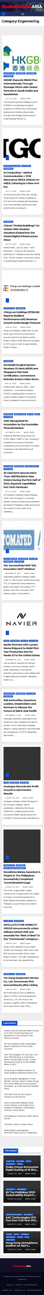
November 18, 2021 (13, 660)
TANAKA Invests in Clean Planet (18, 1124)
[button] (41, 14)
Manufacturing (20, 414)
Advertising (10, 1161)
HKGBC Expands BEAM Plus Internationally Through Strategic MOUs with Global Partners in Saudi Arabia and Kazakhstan (20, 87)
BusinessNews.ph (31, 1285)
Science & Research (31, 466)
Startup (24, 640)
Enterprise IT (19, 561)
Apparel (9, 1234)
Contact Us (19, 1285)
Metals (30, 414)
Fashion (20, 1237)
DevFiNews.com (19, 1290)
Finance (20, 1164)
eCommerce (25, 1234)
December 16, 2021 (13, 573)
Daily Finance (23, 559)
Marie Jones (25, 98)
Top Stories (8, 417)
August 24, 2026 (14, 1173)
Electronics (26, 166)
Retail (27, 1237)
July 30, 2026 (11, 98)
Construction (9, 73)
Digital (28, 1161)
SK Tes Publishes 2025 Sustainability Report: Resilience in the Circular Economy (20, 1046)
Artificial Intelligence (12, 166)
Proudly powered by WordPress (14, 1276)
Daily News (33, 559)
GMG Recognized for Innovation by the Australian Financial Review (20, 424)
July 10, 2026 (11, 244)
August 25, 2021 (12, 887)
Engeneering (20, 73)
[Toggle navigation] (22, 14)
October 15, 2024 (13, 432)
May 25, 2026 (11, 383)
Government (8, 76)
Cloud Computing (10, 559)
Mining (37, 414)
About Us (10, 1285)
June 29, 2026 (11, 327)
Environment (31, 73)
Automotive (8, 921)
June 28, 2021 (11, 989)
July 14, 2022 (11, 491)
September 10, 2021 (13, 715)
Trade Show (8, 696)
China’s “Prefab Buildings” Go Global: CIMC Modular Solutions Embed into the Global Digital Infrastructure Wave (21, 232)
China (6, 782)
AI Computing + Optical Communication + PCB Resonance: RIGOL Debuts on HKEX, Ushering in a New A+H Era (21, 179)
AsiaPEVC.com (7, 1290)
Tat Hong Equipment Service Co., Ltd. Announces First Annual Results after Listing (20, 981)
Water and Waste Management (14, 868)
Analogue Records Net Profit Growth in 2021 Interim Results (20, 790)
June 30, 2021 (11, 943)
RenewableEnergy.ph (34, 1290)
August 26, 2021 (12, 798)
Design (6, 640)
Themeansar (21, 1279)
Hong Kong (24, 782)
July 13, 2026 (11, 191)
